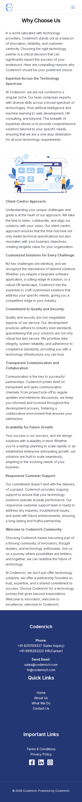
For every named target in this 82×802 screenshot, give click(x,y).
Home (41, 693)
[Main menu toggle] (72, 7)
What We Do (41, 703)
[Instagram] (50, 762)
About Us (41, 698)
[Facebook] (32, 762)
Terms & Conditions (41, 749)
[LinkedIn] (41, 762)
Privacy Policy (41, 754)
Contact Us (41, 708)
